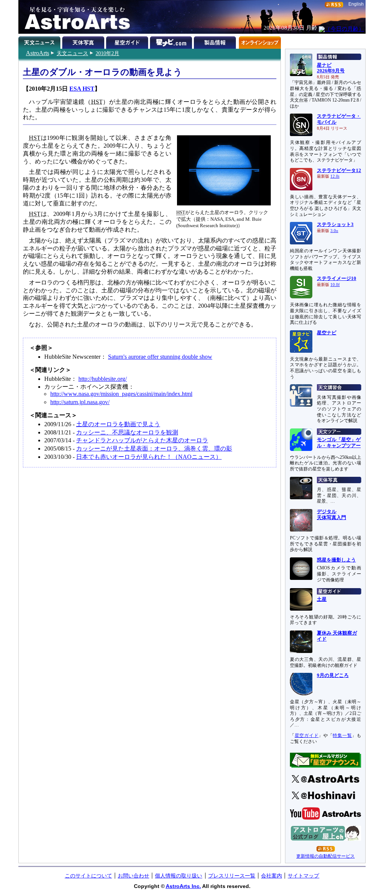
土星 (322, 599)
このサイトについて (88, 876)
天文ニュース (72, 53)
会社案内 (271, 876)
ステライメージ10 (336, 278)
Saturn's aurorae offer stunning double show (160, 356)
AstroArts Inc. (183, 886)
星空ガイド (128, 41)
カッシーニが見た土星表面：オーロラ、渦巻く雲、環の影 (154, 448)
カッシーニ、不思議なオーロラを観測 (127, 432)
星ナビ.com (172, 41)
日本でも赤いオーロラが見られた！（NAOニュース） (149, 457)
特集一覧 (342, 735)
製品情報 (216, 41)
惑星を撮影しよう (336, 560)
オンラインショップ (260, 41)
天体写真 (84, 41)
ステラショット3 (335, 224)
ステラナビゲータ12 (339, 170)
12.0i (334, 176)
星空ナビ (326, 332)
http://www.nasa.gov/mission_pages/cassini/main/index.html (121, 394)
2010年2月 (107, 53)
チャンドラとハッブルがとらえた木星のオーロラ (142, 440)
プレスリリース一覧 (231, 876)
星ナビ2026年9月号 (331, 68)
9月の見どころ (333, 675)
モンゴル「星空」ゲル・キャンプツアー (339, 442)
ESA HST (81, 88)
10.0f (335, 285)
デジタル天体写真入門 (331, 514)
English (356, 4)
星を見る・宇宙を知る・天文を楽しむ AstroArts (74, 17)
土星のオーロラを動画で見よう (118, 424)
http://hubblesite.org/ (102, 379)
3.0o (334, 231)
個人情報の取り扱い (178, 876)
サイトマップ (303, 876)
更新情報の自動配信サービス (325, 856)
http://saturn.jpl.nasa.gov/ (80, 402)
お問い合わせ (133, 876)
